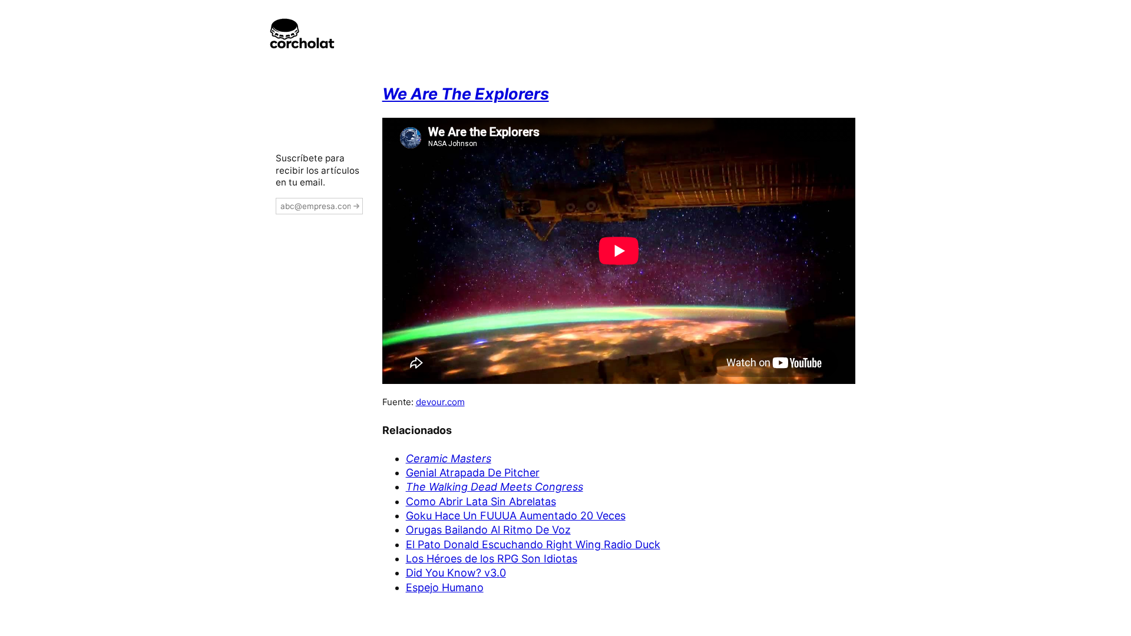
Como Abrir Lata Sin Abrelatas (481, 501)
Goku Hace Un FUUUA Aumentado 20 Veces (516, 515)
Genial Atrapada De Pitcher (473, 472)
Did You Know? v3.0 (456, 573)
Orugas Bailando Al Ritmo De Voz (488, 530)
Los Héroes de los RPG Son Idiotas (491, 558)
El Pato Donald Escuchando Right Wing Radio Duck (533, 544)
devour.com (440, 402)
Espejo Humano (445, 587)
